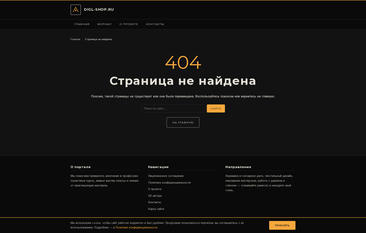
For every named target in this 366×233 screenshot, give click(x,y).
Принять (282, 225)
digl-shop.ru (99, 9)
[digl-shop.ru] (76, 10)
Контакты (155, 24)
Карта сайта (156, 209)
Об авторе (155, 195)
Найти (215, 108)
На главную (183, 122)
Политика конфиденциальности (169, 182)
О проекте (129, 24)
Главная (82, 24)
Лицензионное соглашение (166, 176)
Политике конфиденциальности (136, 227)
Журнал (104, 24)
